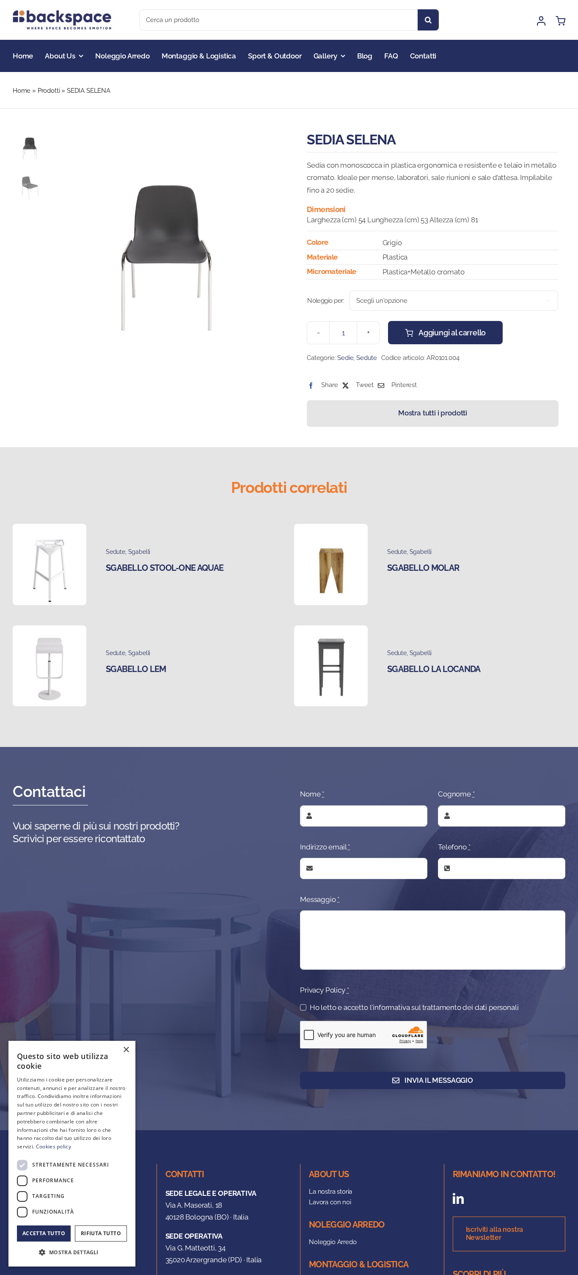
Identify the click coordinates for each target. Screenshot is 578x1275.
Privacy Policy (324, 990)
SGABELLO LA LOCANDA (434, 669)
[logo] (65, 13)
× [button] (126, 1050)
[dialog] (71, 1154)
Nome (312, 794)
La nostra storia (330, 1191)
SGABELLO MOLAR (423, 568)
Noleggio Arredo (332, 1242)
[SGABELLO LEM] (49, 631)
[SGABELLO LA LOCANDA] (331, 631)
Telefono (454, 847)
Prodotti (49, 90)
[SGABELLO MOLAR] (331, 529)
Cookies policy (53, 1146)
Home (21, 90)
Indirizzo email (325, 847)
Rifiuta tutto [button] (101, 1233)
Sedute (366, 358)
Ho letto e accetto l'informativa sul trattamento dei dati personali (414, 1007)
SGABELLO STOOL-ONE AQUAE (164, 568)
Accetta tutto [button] (43, 1233)
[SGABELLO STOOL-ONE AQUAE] (49, 529)
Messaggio (319, 899)
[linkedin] (458, 1198)
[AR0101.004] (165, 242)
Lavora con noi (330, 1202)
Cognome (456, 794)
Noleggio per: (325, 300)
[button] (72, 1252)
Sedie (345, 358)
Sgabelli (139, 551)
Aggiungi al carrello (452, 332)
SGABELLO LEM (136, 669)
